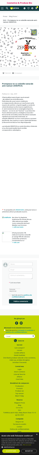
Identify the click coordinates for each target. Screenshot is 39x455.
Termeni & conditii (19, 424)
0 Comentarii (18, 73)
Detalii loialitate (19, 355)
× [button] (37, 434)
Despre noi (20, 422)
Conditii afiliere (19, 353)
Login (20, 369)
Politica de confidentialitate (19, 429)
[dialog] (19, 443)
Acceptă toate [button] (11, 451)
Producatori (19, 386)
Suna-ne (21, 341)
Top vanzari (19, 393)
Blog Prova (13, 16)
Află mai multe (27, 445)
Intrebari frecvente (19, 362)
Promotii (19, 388)
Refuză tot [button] (29, 451)
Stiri (19, 410)
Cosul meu (19, 379)
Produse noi (19, 391)
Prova (5, 16)
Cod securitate (14, 283)
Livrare (19, 350)
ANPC (20, 432)
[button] (20, 447)
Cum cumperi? (19, 348)
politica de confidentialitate (22, 296)
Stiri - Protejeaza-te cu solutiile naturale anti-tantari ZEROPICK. (20, 21)
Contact (19, 427)
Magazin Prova (19, 403)
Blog (19, 405)
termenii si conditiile (25, 330)
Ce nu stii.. (19, 408)
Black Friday (19, 396)
